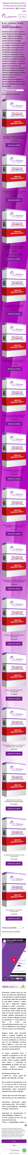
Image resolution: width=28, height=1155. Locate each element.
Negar (14, 1145)
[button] (25, 1125)
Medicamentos (12, 23)
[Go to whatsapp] (24, 1150)
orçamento (10, 1098)
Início (5, 23)
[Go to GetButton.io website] (24, 1153)
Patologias (20, 23)
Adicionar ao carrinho (14, 145)
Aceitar (14, 1141)
